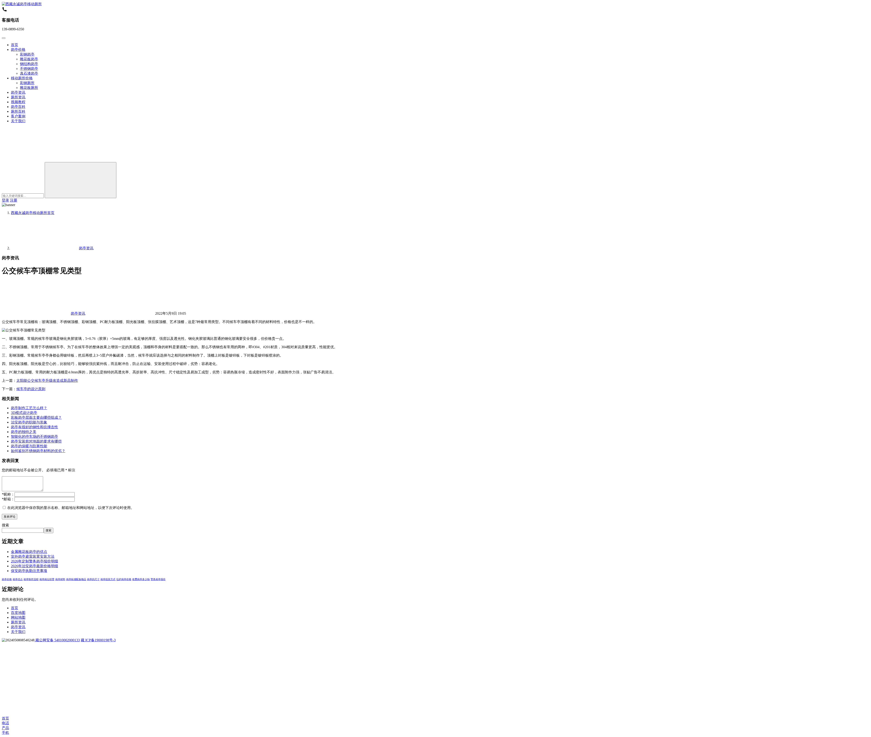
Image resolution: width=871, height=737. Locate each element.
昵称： (8, 494)
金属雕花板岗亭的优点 (29, 552)
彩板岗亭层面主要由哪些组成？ (36, 417)
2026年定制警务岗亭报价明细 (34, 561)
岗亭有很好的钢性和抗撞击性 (34, 427)
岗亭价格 (18, 49)
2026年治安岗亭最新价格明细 (34, 566)
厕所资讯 (18, 97)
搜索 (5, 525)
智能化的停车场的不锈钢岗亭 (34, 436)
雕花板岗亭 (29, 59)
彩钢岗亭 (27, 54)
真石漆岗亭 (29, 73)
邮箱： (8, 499)
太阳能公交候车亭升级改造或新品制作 (47, 380)
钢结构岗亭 (29, 64)
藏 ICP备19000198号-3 (98, 640)
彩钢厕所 (27, 83)
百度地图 (18, 613)
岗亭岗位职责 (46, 579)
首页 (14, 45)
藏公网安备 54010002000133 (57, 640)
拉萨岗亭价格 (123, 579)
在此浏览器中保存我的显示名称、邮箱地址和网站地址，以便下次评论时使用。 (70, 508)
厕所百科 (18, 111)
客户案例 (18, 116)
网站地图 (18, 617)
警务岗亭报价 (158, 579)
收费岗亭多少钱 (141, 579)
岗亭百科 (18, 107)
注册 (13, 200)
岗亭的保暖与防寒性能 (29, 446)
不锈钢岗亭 (29, 69)
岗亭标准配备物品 (76, 579)
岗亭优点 (18, 579)
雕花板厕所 (29, 88)
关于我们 (18, 121)
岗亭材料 (60, 579)
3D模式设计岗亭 (24, 413)
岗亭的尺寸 (93, 579)
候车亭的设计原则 (30, 389)
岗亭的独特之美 (23, 432)
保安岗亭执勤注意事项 (29, 571)
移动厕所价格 (22, 78)
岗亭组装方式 (107, 579)
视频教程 (18, 102)
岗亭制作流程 (31, 579)
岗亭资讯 (18, 92)
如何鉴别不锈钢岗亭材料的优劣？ (38, 451)
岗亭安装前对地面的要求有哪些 (36, 441)
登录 (5, 200)
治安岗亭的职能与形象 (29, 422)
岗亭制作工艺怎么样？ (29, 408)
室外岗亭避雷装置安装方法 (32, 556)
